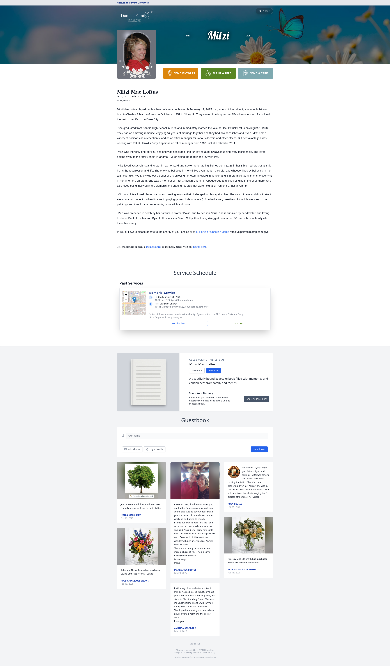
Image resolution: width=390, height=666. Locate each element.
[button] (134, 300)
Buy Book (213, 370)
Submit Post (259, 449)
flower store (199, 246)
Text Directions (178, 323)
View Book (197, 370)
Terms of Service (203, 652)
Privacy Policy (186, 652)
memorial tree (153, 246)
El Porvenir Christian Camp (212, 231)
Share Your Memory (257, 398)
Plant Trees (238, 323)
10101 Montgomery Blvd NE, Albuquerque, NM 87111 (182, 306)
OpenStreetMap (198, 657)
